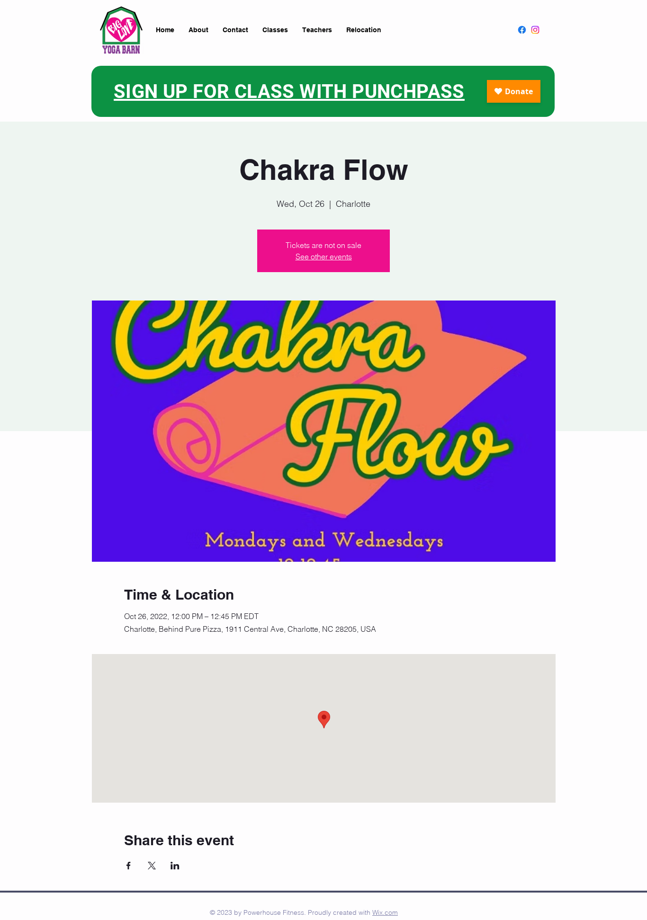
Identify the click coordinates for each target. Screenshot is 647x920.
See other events (324, 256)
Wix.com (385, 912)
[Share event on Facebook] (128, 865)
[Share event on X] (151, 865)
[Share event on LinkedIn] (175, 865)
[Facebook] (522, 30)
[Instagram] (535, 30)
